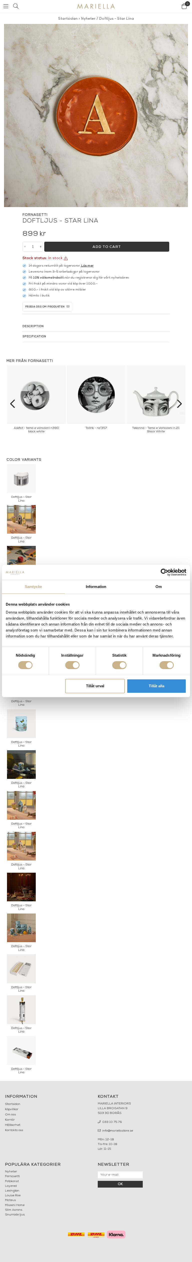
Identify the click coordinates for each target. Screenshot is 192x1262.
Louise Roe (12, 1195)
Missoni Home (14, 1205)
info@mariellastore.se (117, 1130)
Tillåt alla (156, 686)
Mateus (10, 1200)
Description (33, 326)
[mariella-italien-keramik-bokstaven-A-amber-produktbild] (96, 115)
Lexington (12, 1190)
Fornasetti (12, 1176)
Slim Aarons (13, 1209)
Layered (11, 1186)
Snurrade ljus (14, 1214)
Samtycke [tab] (33, 586)
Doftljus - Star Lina (116, 18)
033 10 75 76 (112, 1122)
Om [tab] (159, 586)
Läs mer (87, 265)
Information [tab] (96, 586)
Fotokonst (12, 1181)
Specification (34, 336)
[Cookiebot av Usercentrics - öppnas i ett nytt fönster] (164, 572)
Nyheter (88, 18)
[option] (36, 400)
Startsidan (68, 18)
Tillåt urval (95, 686)
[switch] (72, 665)
